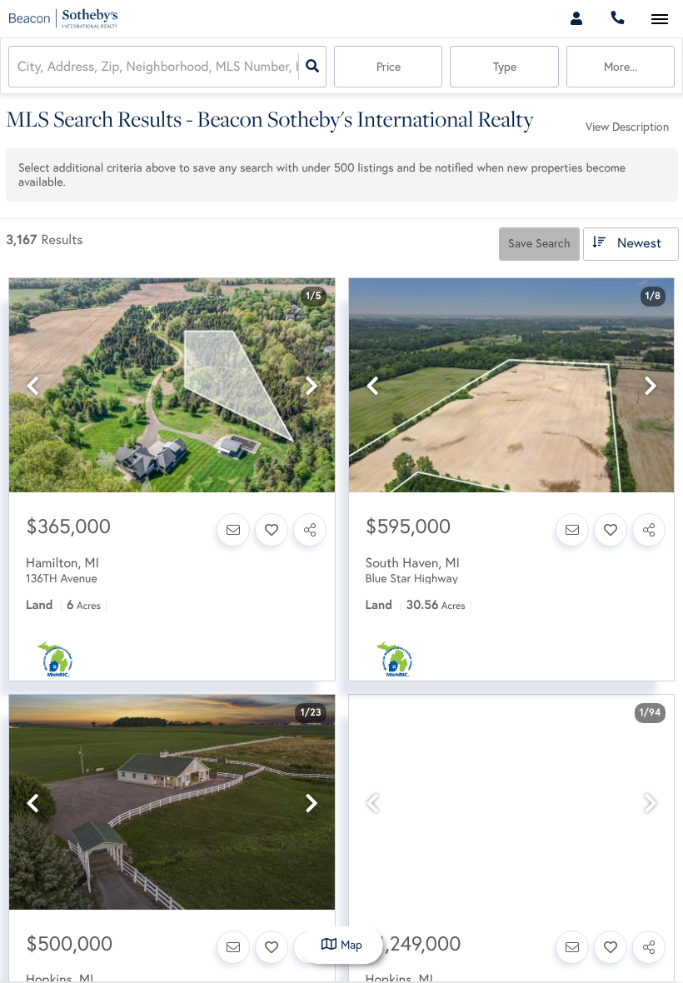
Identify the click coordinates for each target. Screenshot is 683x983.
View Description (627, 126)
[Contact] (233, 529)
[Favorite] (271, 529)
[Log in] (576, 18)
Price (388, 66)
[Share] (310, 529)
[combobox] (19, 67)
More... (620, 66)
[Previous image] (32, 386)
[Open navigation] (659, 19)
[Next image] (311, 386)
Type (504, 66)
